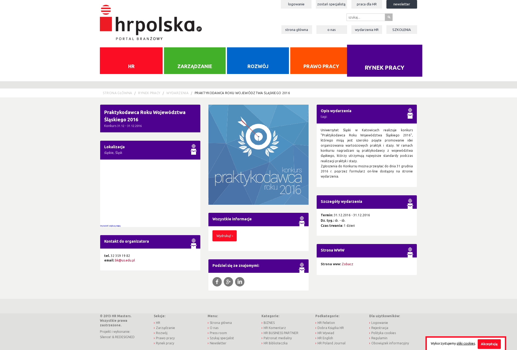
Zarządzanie (194, 66)
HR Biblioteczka (276, 343)
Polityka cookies (383, 333)
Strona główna (296, 29)
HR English (325, 338)
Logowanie (296, 4)
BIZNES (269, 322)
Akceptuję (489, 344)
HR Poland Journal (331, 343)
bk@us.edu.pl (125, 260)
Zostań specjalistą (331, 4)
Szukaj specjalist (222, 338)
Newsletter (401, 4)
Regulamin (379, 338)
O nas (331, 29)
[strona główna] (150, 20)
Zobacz (347, 264)
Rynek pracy (385, 67)
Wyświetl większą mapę (110, 226)
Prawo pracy (321, 66)
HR (131, 66)
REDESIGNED (125, 337)
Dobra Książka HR (330, 328)
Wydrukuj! (223, 236)
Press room (218, 333)
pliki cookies (466, 343)
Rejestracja (379, 328)
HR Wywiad (325, 333)
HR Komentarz (275, 328)
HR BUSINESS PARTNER (281, 333)
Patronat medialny (278, 338)
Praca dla (367, 4)
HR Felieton (326, 322)
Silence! (105, 337)
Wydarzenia (367, 29)
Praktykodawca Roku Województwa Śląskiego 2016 (242, 93)
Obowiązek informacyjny (390, 343)
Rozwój (257, 66)
